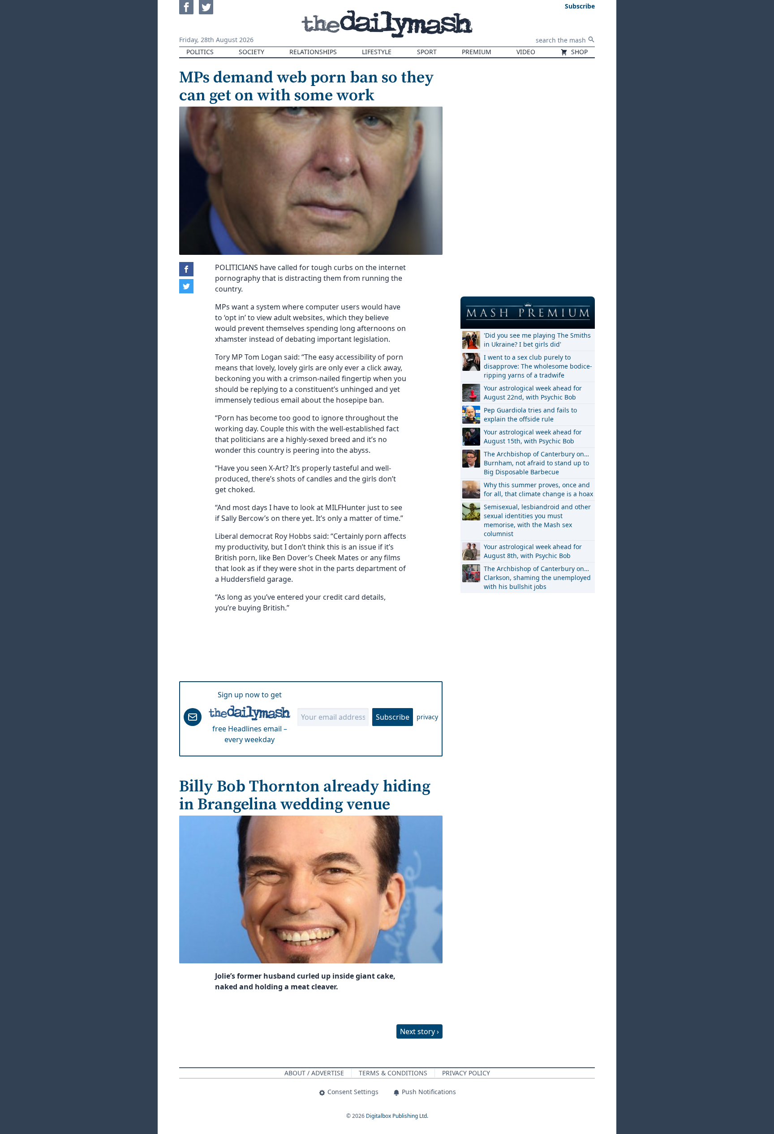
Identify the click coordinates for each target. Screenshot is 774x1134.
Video (525, 51)
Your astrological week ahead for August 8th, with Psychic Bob (533, 551)
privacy (427, 717)
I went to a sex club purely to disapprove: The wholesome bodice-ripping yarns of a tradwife (538, 366)
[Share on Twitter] (186, 286)
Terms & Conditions (393, 1073)
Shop (578, 51)
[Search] (591, 39)
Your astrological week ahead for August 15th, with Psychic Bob (533, 436)
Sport (427, 51)
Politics (200, 51)
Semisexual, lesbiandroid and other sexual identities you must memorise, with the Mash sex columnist (537, 520)
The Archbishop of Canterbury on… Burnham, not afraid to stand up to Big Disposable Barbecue (536, 463)
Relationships (313, 51)
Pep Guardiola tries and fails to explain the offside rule (530, 414)
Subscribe (392, 717)
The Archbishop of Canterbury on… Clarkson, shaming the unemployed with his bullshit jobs (537, 577)
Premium (476, 51)
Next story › (419, 1031)
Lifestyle (376, 51)
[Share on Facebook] (186, 269)
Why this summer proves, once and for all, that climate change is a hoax (538, 489)
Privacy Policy (466, 1073)
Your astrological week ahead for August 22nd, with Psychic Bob (533, 392)
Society (251, 51)
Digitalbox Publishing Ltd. (397, 1116)
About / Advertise (314, 1073)
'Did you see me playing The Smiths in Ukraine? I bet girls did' (537, 339)
